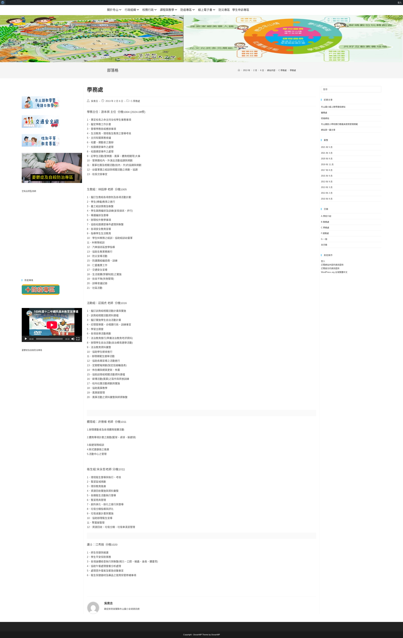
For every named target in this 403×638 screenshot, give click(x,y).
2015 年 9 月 (326, 176)
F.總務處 (325, 233)
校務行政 (148, 9)
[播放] (25, 338)
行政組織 (130, 9)
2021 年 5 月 (326, 147)
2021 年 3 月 (326, 153)
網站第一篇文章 (328, 130)
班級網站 (325, 118)
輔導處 (324, 112)
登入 (323, 261)
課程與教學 (167, 9)
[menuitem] (3, 2)
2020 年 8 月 (326, 158)
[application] (52, 325)
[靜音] (72, 338)
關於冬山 (112, 9)
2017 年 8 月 (326, 170)
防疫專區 (186, 9)
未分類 (324, 245)
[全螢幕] (77, 338)
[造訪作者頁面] (93, 607)
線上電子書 (205, 9)
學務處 (293, 70)
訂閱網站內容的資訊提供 (332, 265)
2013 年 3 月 (326, 187)
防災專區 (224, 9)
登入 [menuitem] (400, 2)
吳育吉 (94, 101)
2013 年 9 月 (326, 181)
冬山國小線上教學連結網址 (333, 107)
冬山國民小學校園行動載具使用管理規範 (339, 124)
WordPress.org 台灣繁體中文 (334, 272)
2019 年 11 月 (327, 164)
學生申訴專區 (240, 9)
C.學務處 (135, 101)
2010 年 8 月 (326, 199)
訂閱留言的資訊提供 (330, 268)
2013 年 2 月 (326, 193)
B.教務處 (325, 222)
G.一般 (324, 239)
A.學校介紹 (326, 216)
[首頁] (239, 70)
